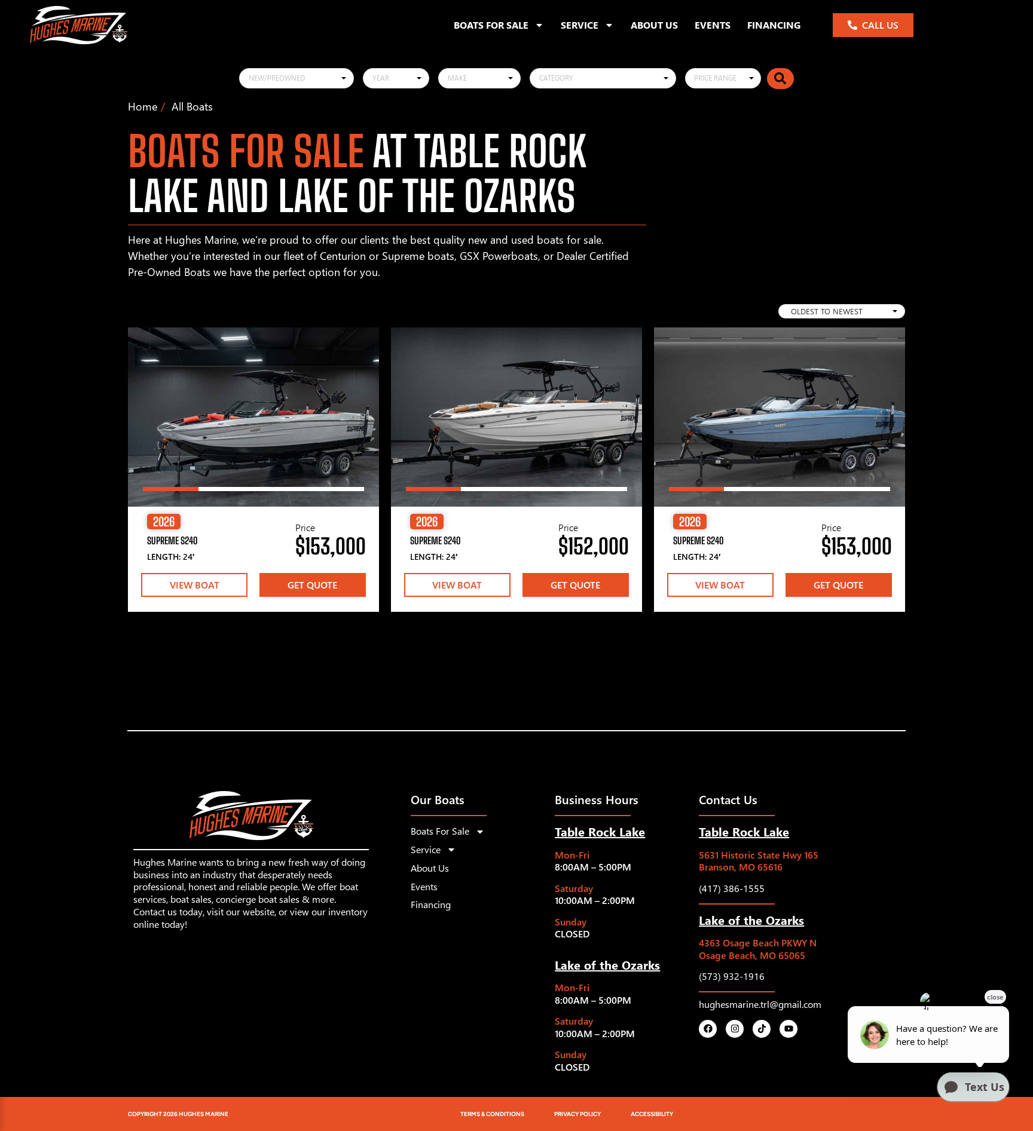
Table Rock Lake (600, 831)
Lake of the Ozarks (607, 964)
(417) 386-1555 (732, 888)
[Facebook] (708, 1029)
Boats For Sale (491, 25)
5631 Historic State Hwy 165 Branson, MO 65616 (758, 860)
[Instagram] (735, 1029)
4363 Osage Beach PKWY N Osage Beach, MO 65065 (758, 948)
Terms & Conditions (492, 1114)
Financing (773, 25)
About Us (654, 25)
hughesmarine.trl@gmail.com (760, 1004)
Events (713, 25)
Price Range (715, 77)
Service (579, 25)
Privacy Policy (577, 1114)
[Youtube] (788, 1029)
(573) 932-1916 (732, 976)
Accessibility (652, 1114)
